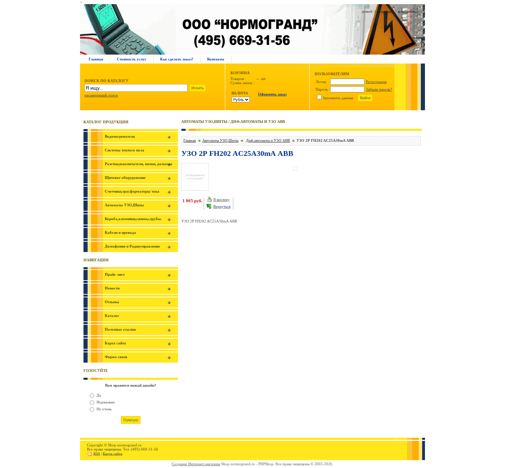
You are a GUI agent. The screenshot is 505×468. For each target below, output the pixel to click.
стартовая (385, 11)
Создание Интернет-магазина (196, 464)
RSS (96, 453)
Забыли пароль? (379, 89)
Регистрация (376, 82)
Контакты (215, 59)
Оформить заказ (272, 94)
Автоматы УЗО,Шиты (220, 140)
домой (367, 11)
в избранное (408, 11)
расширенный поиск (101, 95)
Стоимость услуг (131, 59)
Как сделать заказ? (176, 59)
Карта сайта (112, 453)
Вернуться (222, 206)
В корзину (221, 199)
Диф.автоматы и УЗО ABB (268, 140)
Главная (96, 59)
